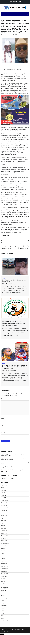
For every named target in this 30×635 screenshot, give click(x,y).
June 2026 (3, 490)
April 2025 (3, 525)
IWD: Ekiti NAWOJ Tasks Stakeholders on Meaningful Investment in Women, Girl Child (13, 322)
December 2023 (4, 566)
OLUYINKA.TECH (5, 631)
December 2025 (4, 505)
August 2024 (4, 545)
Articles (2, 593)
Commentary (4, 598)
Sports (2, 618)
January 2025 (4, 533)
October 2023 (4, 571)
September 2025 (5, 512)
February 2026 (4, 500)
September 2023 (5, 573)
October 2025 (4, 510)
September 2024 (5, 543)
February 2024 (4, 561)
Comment (4, 399)
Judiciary (3, 608)
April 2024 (3, 556)
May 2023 (3, 583)
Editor (3, 283)
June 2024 (3, 550)
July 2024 (3, 548)
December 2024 (4, 535)
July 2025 (3, 518)
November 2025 (4, 507)
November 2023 (4, 568)
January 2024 (4, 563)
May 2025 (3, 523)
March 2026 (3, 497)
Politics (2, 613)
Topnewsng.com (16, 629)
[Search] (27, 14)
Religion (3, 615)
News (8, 235)
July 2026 (3, 487)
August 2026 (4, 485)
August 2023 (4, 576)
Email (2, 425)
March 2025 (3, 528)
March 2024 (3, 558)
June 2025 (3, 520)
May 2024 (3, 553)
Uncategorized (4, 620)
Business (3, 595)
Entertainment (4, 605)
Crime (2, 600)
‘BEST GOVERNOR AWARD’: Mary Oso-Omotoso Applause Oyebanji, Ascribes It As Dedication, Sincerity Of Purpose (14, 367)
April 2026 (3, 495)
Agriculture (3, 590)
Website (3, 433)
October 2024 (4, 540)
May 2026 (3, 492)
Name (2, 418)
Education (3, 603)
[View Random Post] (24, 14)
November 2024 (4, 538)
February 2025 (4, 530)
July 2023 (3, 578)
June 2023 (3, 581)
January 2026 (4, 502)
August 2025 (4, 515)
